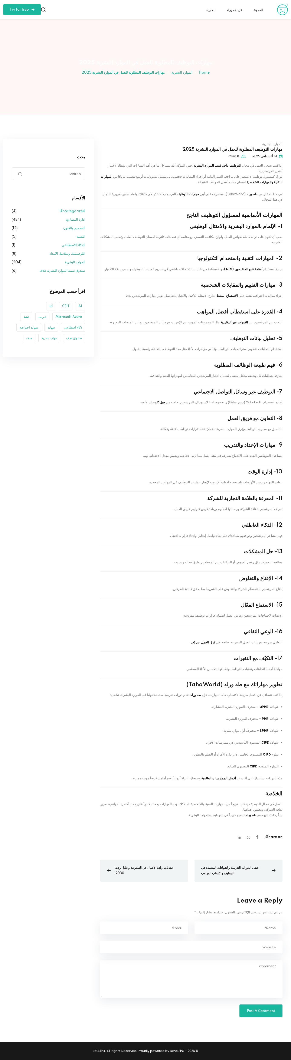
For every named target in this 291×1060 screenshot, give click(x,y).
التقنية (81, 237)
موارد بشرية (49, 338)
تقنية (26, 317)
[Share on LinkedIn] (239, 837)
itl (51, 306)
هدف (29, 338)
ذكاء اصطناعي (73, 327)
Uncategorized (72, 211)
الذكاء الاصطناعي (73, 245)
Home (204, 72)
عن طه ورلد (234, 10)
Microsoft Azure (69, 317)
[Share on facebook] (257, 837)
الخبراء (210, 10)
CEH (65, 306)
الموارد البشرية (181, 72)
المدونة (258, 10)
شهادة (51, 327)
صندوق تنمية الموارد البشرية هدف (62, 271)
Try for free (20, 9)
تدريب (42, 317)
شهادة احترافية (29, 327)
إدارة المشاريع (75, 219)
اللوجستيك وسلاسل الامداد (67, 254)
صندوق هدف (74, 338)
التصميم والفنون (74, 228)
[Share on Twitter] (248, 837)
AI (80, 306)
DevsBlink (177, 1051)
